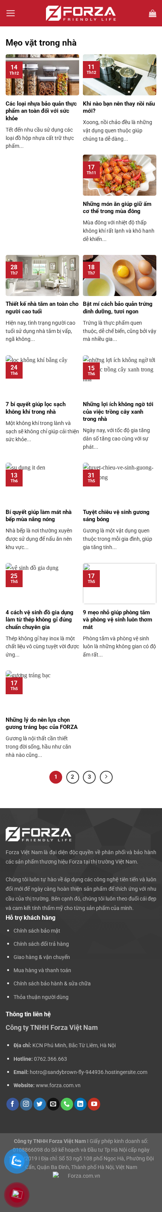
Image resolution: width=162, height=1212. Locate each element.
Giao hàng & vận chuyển (42, 957)
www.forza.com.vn (58, 1085)
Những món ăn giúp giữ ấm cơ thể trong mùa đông (117, 208)
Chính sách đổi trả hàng (41, 944)
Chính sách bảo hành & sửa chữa (52, 983)
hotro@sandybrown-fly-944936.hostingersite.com (88, 1072)
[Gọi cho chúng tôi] (67, 1104)
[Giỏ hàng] (152, 13)
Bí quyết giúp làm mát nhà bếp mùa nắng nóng (39, 516)
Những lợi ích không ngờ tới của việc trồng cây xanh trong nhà (118, 411)
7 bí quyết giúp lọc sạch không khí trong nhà (36, 408)
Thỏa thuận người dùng (41, 997)
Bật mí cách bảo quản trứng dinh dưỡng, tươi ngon (118, 308)
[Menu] (11, 13)
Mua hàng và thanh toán (42, 970)
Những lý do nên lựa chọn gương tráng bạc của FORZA (42, 723)
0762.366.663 (50, 1059)
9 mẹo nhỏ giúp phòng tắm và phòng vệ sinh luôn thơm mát (117, 620)
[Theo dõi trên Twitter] (40, 1104)
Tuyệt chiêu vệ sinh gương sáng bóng (116, 516)
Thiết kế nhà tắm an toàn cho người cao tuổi (42, 308)
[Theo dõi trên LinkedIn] (80, 1104)
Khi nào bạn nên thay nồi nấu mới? (119, 107)
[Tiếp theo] (106, 777)
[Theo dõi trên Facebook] (12, 1104)
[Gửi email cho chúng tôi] (53, 1104)
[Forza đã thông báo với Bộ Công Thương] (81, 1182)
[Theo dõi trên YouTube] (94, 1104)
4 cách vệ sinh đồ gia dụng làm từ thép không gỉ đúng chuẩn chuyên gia (39, 620)
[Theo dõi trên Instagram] (26, 1104)
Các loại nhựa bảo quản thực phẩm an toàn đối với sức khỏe (41, 111)
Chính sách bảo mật (37, 931)
